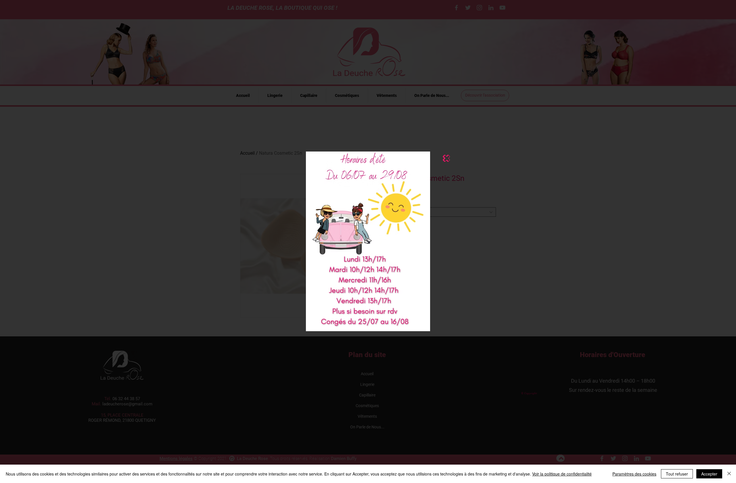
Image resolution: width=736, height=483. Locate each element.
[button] (446, 158)
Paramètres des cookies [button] (634, 474)
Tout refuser (677, 474)
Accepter (709, 474)
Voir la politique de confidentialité (562, 474)
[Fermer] (729, 473)
